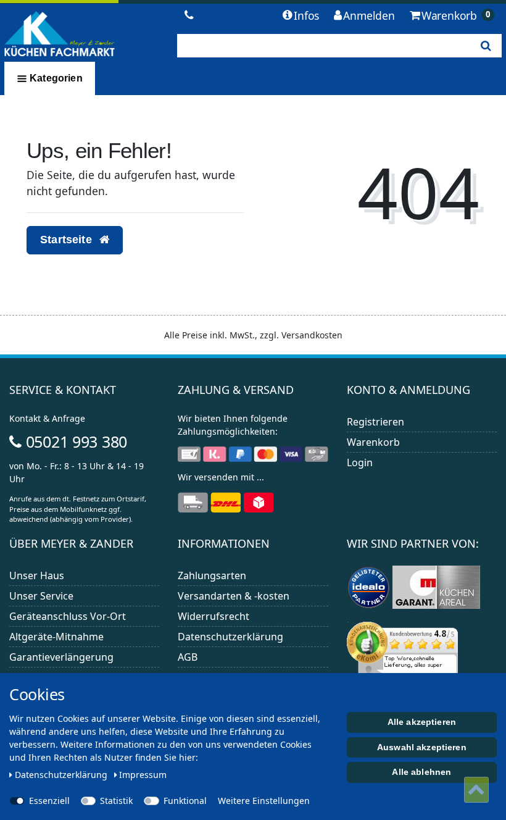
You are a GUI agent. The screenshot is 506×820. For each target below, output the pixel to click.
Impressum (143, 774)
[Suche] (486, 45)
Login (360, 462)
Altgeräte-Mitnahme (56, 636)
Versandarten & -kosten (233, 596)
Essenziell (49, 800)
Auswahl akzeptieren (422, 747)
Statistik (116, 800)
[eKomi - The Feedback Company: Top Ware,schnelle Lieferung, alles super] (402, 657)
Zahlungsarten (212, 575)
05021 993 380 (74, 441)
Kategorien (55, 78)
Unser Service (41, 596)
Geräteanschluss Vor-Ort (67, 616)
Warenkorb (373, 442)
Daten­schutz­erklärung (62, 774)
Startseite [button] (67, 239)
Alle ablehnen (421, 772)
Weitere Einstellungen (264, 800)
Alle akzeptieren (422, 722)
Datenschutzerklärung (230, 636)
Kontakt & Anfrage (47, 418)
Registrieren (375, 422)
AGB (187, 657)
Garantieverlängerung (61, 657)
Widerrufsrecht (213, 616)
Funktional (185, 800)
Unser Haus (36, 575)
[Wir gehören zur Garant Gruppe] (436, 586)
